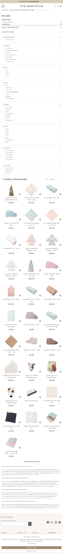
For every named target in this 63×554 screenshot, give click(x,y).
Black (7, 129)
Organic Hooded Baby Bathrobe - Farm (31, 249)
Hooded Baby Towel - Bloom (11, 299)
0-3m (7, 70)
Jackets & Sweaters (11, 59)
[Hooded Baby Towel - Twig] (51, 290)
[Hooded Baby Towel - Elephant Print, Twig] (11, 189)
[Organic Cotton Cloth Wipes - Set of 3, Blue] (51, 417)
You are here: (5, 10)
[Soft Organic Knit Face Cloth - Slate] (11, 417)
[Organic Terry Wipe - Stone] (31, 316)
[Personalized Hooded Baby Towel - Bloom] (51, 214)
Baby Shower (9, 170)
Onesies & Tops (10, 61)
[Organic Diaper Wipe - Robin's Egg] (11, 316)
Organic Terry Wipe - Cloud (31, 350)
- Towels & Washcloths (8, 22)
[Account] (55, 6)
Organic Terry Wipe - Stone (31, 324)
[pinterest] (59, 522)
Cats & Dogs (9, 107)
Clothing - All (9, 48)
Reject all (31, 551)
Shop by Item (8, 32)
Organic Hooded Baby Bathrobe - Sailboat (11, 275)
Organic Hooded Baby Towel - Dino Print (31, 275)
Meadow (8, 116)
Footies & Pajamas (11, 55)
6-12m (7, 74)
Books (7, 94)
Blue (7, 131)
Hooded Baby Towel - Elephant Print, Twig (11, 199)
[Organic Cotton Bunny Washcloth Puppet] (31, 366)
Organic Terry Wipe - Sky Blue (11, 224)
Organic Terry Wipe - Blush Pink (52, 275)
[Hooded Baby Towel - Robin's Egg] (31, 290)
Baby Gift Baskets (10, 27)
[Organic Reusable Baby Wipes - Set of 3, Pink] (11, 442)
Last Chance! (9, 159)
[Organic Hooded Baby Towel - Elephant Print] (11, 366)
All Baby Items (9, 39)
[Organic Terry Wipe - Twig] (51, 341)
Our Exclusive (9, 157)
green (7, 142)
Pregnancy (9, 172)
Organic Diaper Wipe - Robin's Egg (11, 325)
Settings (31, 543)
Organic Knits (9, 152)
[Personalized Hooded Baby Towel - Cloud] (31, 189)
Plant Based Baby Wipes (31, 400)
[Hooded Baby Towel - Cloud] (11, 240)
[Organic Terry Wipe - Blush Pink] (51, 265)
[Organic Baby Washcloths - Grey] (31, 417)
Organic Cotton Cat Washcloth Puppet (51, 376)
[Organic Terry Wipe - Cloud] (31, 341)
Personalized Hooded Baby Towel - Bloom (51, 224)
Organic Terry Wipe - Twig (51, 350)
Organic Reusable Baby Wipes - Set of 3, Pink (11, 452)
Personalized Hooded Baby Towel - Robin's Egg (51, 325)
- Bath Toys (9, 87)
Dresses (8, 52)
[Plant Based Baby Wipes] (31, 392)
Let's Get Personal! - (29, 1)
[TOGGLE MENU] (3, 6)
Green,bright (9, 140)
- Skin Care (9, 90)
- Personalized (9, 98)
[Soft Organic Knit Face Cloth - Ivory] (51, 392)
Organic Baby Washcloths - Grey (31, 427)
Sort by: (47, 179)
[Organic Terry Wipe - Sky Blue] (11, 214)
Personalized (9, 155)
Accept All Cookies (31, 547)
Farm (7, 111)
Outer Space (9, 120)
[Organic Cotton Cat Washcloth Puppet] (51, 366)
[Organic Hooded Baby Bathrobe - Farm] (31, 240)
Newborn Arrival (10, 168)
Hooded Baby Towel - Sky (51, 198)
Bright (7, 133)
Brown (7, 135)
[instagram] (55, 522)
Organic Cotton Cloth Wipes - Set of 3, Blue (51, 427)
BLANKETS (8, 96)
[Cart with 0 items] (60, 6)
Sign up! (30, 524)
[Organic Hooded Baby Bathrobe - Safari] (51, 240)
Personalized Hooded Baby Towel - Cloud (31, 199)
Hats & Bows (9, 57)
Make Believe (9, 113)
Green (7, 137)
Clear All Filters (6, 24)
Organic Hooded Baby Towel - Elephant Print (11, 376)
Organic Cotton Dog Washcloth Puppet (11, 401)
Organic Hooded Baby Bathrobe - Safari (51, 249)
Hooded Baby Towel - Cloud (11, 248)
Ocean (7, 118)
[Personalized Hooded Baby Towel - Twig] (11, 341)
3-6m (7, 72)
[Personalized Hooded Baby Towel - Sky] (31, 214)
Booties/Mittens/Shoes (12, 50)
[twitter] (52, 522)
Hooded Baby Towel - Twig (52, 299)
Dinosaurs (8, 109)
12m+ (7, 76)
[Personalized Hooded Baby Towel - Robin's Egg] (51, 316)
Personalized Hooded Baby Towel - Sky (31, 224)
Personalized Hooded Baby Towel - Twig (11, 351)
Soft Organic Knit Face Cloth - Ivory (51, 401)
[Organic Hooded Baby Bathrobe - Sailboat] (11, 265)
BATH (7, 85)
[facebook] (48, 522)
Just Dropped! (9, 150)
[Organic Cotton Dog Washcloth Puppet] (11, 392)
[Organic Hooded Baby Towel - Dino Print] (31, 265)
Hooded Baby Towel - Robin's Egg (31, 300)
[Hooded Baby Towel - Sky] (51, 189)
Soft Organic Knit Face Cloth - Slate (11, 427)
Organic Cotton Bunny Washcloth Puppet (31, 376)
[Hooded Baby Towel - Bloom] (11, 290)
